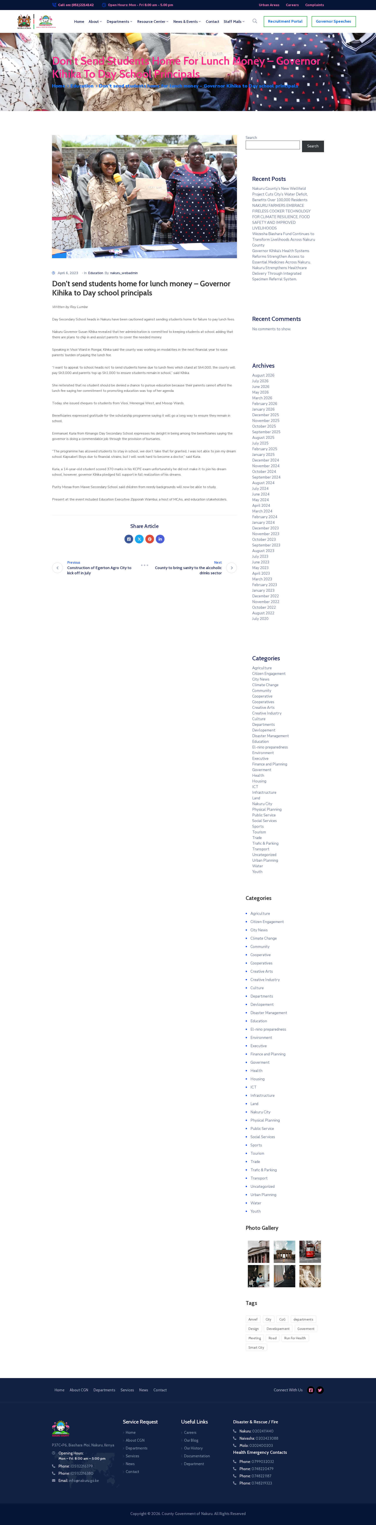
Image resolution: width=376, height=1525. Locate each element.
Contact (212, 21)
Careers (190, 1432)
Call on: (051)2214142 (76, 5)
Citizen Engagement (269, 673)
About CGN (79, 1390)
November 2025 (265, 420)
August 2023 (263, 550)
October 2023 (264, 539)
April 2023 (261, 573)
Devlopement (263, 730)
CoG (282, 1319)
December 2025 (265, 415)
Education (82, 86)
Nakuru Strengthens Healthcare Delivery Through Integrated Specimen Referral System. (279, 273)
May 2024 (260, 499)
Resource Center (151, 21)
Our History (193, 1448)
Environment (263, 752)
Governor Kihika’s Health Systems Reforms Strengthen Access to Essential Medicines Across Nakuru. (281, 256)
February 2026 (264, 403)
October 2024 (264, 471)
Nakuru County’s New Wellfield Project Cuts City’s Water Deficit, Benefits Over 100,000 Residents (280, 194)
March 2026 (262, 398)
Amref (253, 1319)
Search (251, 137)
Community (261, 690)
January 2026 (263, 409)
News (143, 1390)
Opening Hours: (71, 1453)
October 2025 (264, 426)
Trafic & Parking (265, 843)
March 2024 (262, 511)
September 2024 (266, 477)
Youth (257, 871)
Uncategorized (264, 854)
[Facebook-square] (311, 1390)
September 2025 (266, 432)
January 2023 (263, 590)
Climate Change (265, 685)
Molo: (256, 1445)
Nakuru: (257, 1431)
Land (256, 798)
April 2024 (261, 505)
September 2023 (266, 545)
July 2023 (260, 556)
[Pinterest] (149, 539)
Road (273, 1338)
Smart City (256, 1348)
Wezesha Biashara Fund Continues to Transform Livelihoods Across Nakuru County (283, 239)
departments (303, 1319)
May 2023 (260, 567)
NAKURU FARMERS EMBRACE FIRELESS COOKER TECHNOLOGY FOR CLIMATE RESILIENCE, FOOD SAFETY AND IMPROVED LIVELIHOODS (281, 217)
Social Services (264, 820)
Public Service (264, 815)
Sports (258, 826)
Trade (257, 837)
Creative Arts (263, 707)
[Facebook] (128, 539)
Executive (260, 758)
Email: (79, 1480)
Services (127, 1390)
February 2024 (264, 516)
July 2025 (260, 443)
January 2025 (263, 454)
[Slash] (144, 565)
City (269, 1319)
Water (257, 866)
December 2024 (265, 460)
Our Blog (191, 1440)
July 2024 (260, 488)
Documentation (197, 1456)
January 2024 (263, 522)
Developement (278, 1329)
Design (253, 1329)
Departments (118, 21)
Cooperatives (263, 701)
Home (79, 21)
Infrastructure (264, 792)
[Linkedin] (160, 539)
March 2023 (262, 579)
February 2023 (264, 584)
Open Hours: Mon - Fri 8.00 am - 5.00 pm (140, 5)
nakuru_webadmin (124, 273)
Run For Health (295, 1338)
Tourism (259, 832)
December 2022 (265, 596)
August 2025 (263, 437)
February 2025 (264, 449)
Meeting (254, 1338)
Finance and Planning (269, 764)
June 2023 (260, 562)
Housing (259, 781)
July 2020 (260, 618)
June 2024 (260, 494)
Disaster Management (270, 735)
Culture (258, 718)
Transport (260, 849)
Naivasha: (259, 1438)
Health (258, 775)
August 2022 (263, 613)
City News (260, 679)
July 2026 (260, 381)
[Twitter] (139, 539)
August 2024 (263, 482)
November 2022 (265, 601)
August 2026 (263, 375)
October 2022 (264, 607)
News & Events (185, 21)
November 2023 (265, 533)
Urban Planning (265, 860)
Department (194, 1464)
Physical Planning (267, 809)
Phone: (76, 1466)
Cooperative (262, 696)
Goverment (261, 769)
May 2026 (260, 392)
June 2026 (260, 386)
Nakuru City (262, 803)
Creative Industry (267, 713)
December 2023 (265, 528)
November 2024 (265, 465)
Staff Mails (233, 21)
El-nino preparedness (270, 747)
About (94, 21)
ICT (255, 786)
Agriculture (262, 668)
